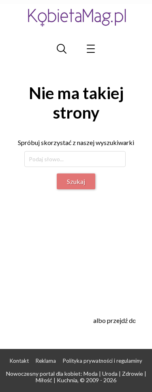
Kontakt (19, 361)
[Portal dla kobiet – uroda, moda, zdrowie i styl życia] (76, 17)
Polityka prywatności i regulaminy (102, 361)
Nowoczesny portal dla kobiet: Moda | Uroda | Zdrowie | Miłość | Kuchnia (76, 377)
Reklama (46, 361)
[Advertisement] (84, 248)
